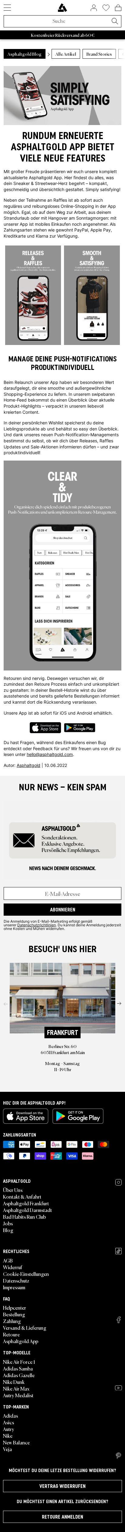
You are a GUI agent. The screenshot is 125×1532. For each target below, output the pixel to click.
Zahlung (12, 1321)
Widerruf (12, 1267)
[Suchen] (115, 22)
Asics (8, 1422)
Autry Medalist (18, 1395)
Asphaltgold (28, 765)
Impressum (14, 1287)
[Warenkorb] (118, 8)
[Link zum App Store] (25, 1116)
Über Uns (12, 1189)
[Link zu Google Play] (77, 1116)
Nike (7, 1435)
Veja (7, 1449)
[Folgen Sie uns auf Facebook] (118, 1320)
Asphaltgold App (20, 1341)
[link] (62, 7)
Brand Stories (99, 54)
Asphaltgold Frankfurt (26, 1203)
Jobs (8, 1223)
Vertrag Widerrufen (62, 1486)
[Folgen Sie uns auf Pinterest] (118, 1456)
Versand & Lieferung (24, 1327)
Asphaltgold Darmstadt (27, 1209)
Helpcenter (14, 1307)
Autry (8, 1429)
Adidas (10, 1415)
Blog (8, 1230)
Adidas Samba (18, 1368)
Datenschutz (16, 1280)
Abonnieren (62, 909)
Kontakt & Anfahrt (22, 1196)
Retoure (11, 1334)
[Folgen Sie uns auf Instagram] (118, 1182)
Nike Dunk (14, 1381)
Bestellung (14, 1314)
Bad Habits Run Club (24, 1216)
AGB (8, 1260)
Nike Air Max (16, 1388)
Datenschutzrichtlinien (36, 924)
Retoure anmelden (62, 1517)
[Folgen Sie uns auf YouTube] (118, 1387)
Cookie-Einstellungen (26, 1273)
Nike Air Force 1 (19, 1361)
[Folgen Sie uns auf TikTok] (118, 1251)
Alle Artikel (66, 54)
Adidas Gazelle (19, 1375)
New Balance (16, 1442)
